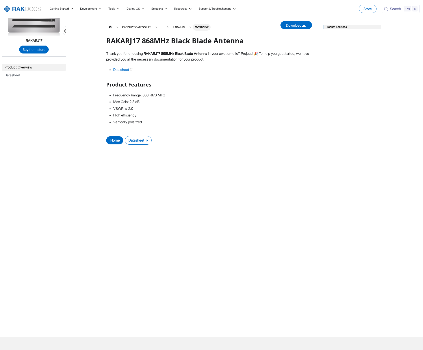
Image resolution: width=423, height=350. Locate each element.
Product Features (336, 27)
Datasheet (121, 69)
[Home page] (110, 27)
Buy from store (33, 49)
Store (368, 9)
